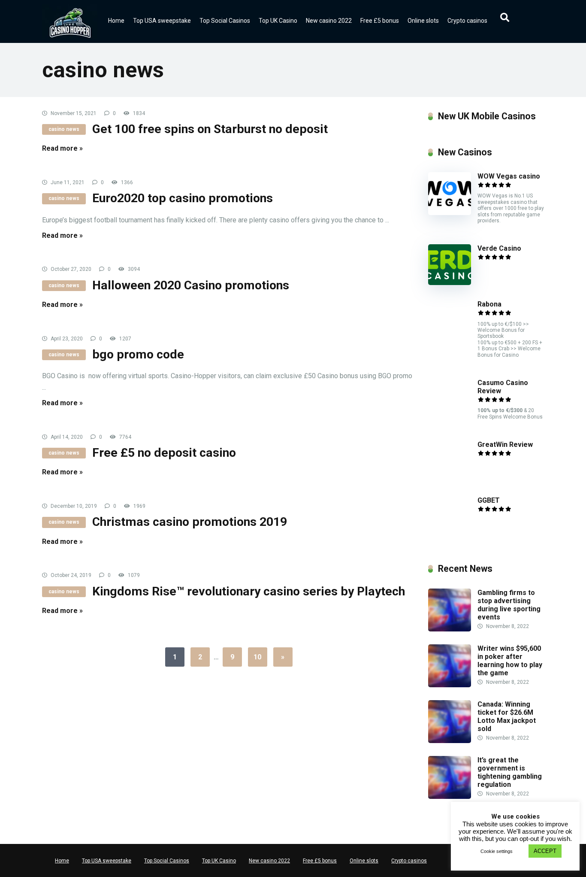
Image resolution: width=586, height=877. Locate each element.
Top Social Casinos (224, 20)
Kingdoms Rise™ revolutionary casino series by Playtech (248, 591)
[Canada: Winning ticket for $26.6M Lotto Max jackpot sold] (449, 741)
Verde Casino (499, 248)
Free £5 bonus (379, 20)
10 (257, 657)
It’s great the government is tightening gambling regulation (509, 772)
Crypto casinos (467, 20)
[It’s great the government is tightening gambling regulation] (449, 796)
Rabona (489, 304)
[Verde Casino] (449, 283)
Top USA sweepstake (162, 20)
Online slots (423, 20)
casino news (63, 129)
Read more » (62, 148)
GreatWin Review (505, 444)
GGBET (488, 500)
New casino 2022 (329, 20)
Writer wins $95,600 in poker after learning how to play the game (509, 660)
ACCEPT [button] (545, 851)
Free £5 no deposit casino (164, 453)
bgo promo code (138, 354)
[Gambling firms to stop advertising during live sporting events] (449, 629)
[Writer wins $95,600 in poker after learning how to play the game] (449, 685)
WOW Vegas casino (508, 176)
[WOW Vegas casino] (449, 213)
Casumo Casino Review (502, 387)
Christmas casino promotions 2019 (189, 522)
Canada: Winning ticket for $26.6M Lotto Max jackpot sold (506, 716)
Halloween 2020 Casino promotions (190, 285)
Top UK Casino (278, 20)
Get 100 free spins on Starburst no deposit (210, 129)
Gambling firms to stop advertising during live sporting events (509, 605)
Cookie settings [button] (496, 851)
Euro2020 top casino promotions (182, 198)
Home (116, 20)
